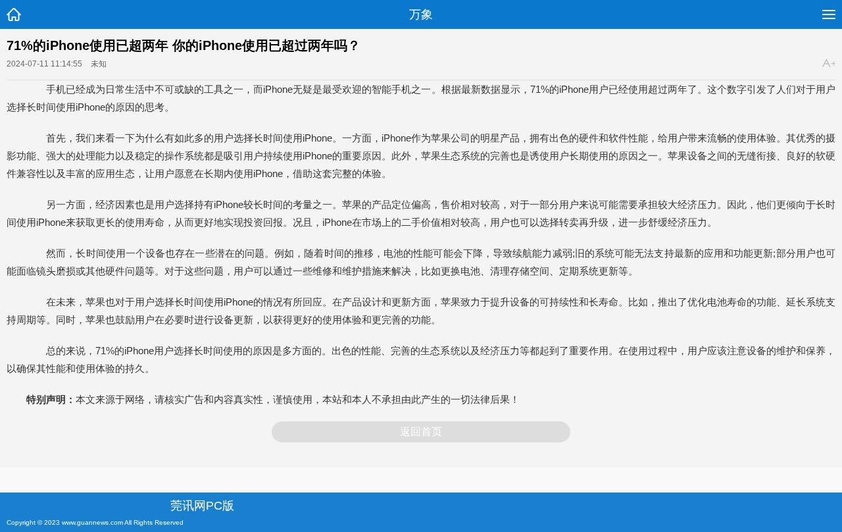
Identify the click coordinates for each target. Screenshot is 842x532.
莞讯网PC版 (202, 505)
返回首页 (421, 431)
